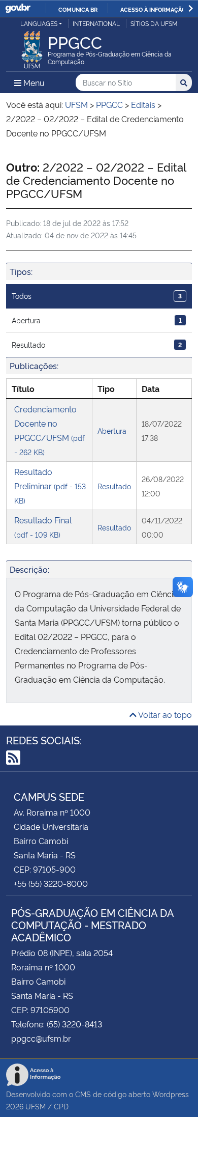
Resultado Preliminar (50, 485)
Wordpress (170, 1094)
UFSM (35, 1106)
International (96, 23)
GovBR (17, 8)
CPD (61, 1106)
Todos (97, 295)
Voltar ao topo (164, 714)
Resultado (97, 344)
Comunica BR (77, 9)
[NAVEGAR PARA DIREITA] (190, 8)
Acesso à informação (153, 9)
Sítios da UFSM (154, 23)
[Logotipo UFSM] (32, 46)
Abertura (97, 320)
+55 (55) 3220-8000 (51, 883)
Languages (38, 23)
